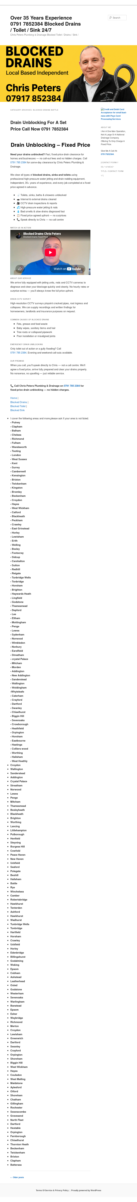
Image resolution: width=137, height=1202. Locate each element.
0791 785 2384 (18, 162)
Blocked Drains (18, 402)
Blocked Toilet (18, 406)
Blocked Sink (17, 410)
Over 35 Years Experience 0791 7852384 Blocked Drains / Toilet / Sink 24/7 (45, 23)
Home (13, 398)
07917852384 (107, 154)
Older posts (17, 1177)
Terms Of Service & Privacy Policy (52, 1190)
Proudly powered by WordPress (86, 1190)
